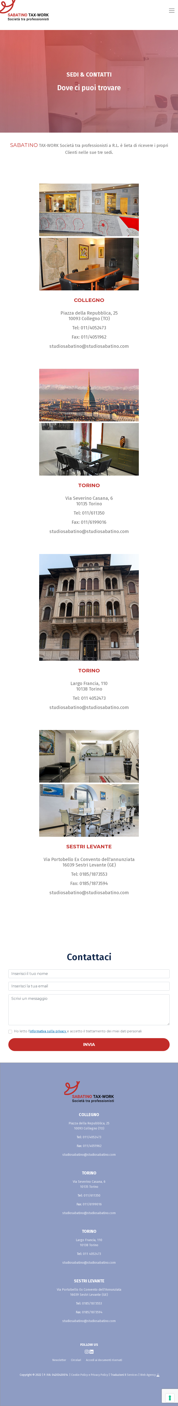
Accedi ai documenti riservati (104, 1360)
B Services (131, 1374)
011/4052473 (93, 328)
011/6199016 (93, 522)
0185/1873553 (93, 874)
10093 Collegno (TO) (89, 318)
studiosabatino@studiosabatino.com (89, 346)
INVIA (89, 1044)
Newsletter (59, 1360)
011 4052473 (93, 698)
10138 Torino (89, 689)
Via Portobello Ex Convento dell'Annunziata (89, 1290)
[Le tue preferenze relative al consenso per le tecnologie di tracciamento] (169, 1398)
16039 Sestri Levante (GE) (89, 865)
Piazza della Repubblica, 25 (89, 313)
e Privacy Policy (98, 1374)
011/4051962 (93, 337)
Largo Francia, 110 (89, 683)
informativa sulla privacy (48, 1031)
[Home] (20, 10)
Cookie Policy (79, 1374)
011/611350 (93, 513)
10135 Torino (89, 503)
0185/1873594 (93, 883)
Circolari (76, 1360)
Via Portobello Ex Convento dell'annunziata (89, 859)
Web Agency (148, 1374)
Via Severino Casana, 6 (89, 498)
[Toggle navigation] (109, 10)
